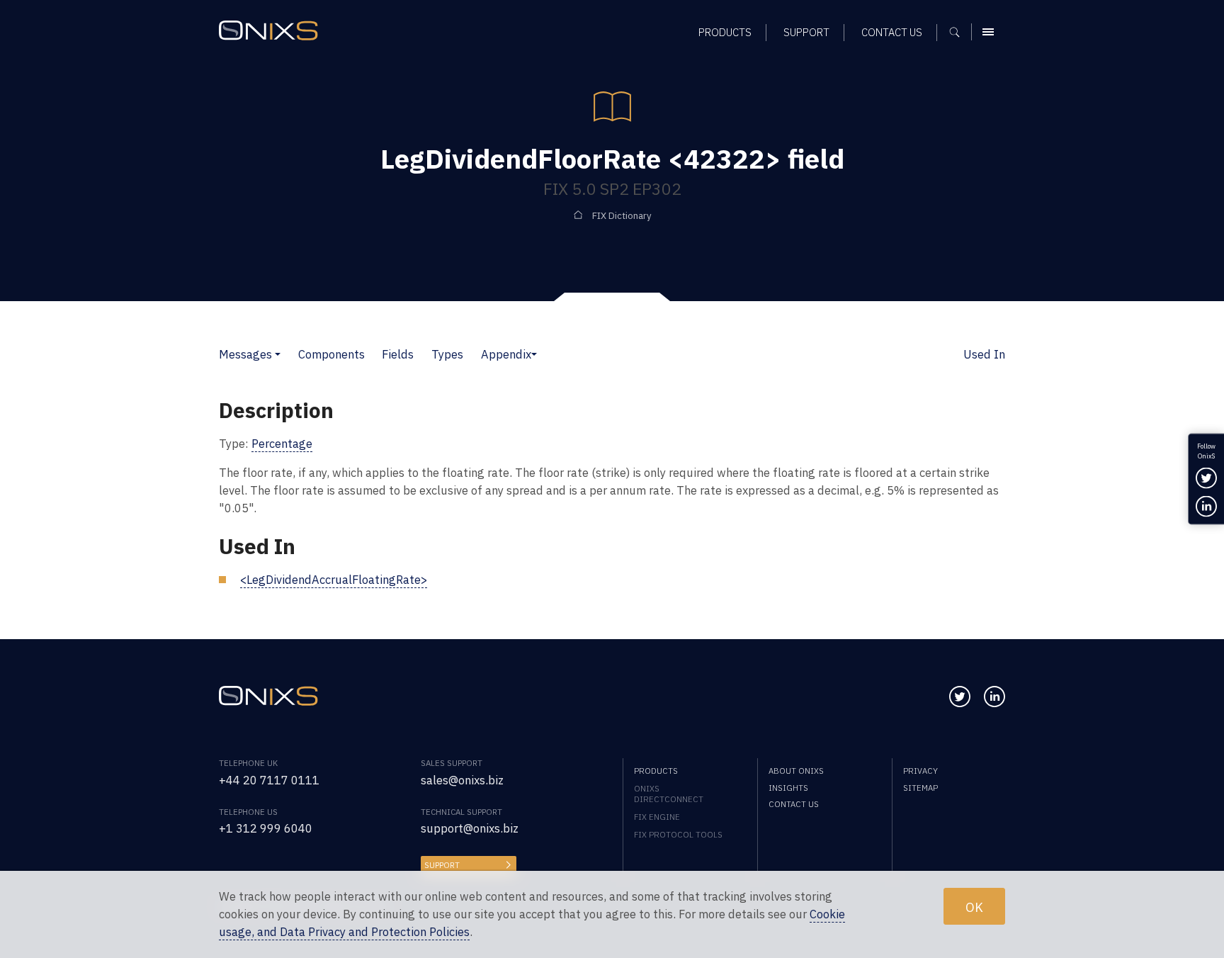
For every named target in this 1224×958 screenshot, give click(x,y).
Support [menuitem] (806, 32)
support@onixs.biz (469, 828)
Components (331, 354)
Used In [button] (984, 354)
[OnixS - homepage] (268, 30)
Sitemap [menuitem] (920, 787)
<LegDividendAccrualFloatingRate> (333, 579)
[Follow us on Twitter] (959, 696)
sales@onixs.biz (462, 780)
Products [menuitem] (725, 32)
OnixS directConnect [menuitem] (668, 793)
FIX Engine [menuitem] (657, 816)
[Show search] (959, 31)
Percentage (281, 443)
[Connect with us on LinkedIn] (994, 696)
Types (447, 354)
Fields (398, 354)
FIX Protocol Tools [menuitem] (678, 834)
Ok (974, 906)
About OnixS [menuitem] (796, 770)
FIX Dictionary (622, 216)
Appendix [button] (506, 354)
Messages (245, 354)
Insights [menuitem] (788, 787)
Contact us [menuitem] (891, 32)
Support (442, 865)
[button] (277, 354)
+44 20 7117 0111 (269, 780)
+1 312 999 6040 (265, 828)
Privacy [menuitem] (920, 770)
